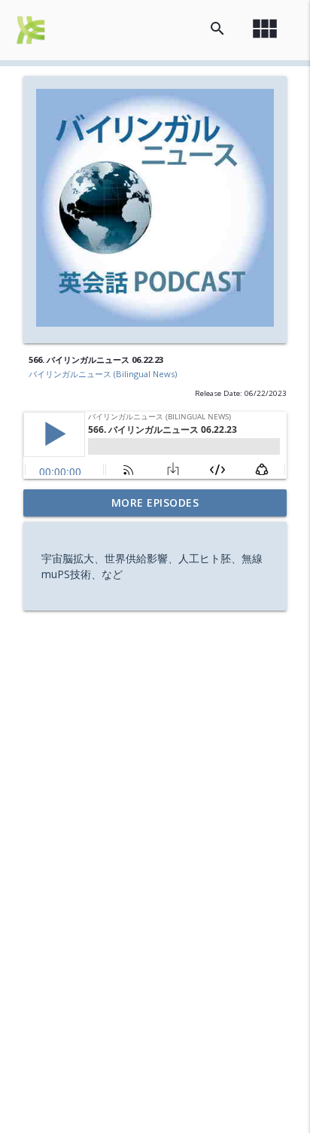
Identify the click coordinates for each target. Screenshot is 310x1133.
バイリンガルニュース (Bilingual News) (103, 373)
